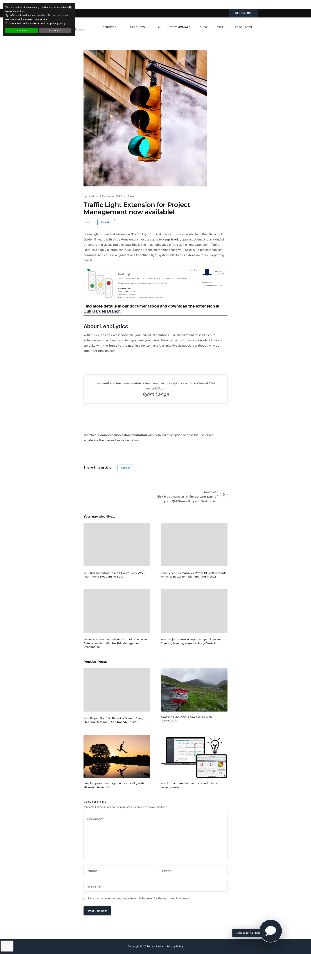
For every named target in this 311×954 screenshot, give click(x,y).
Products (137, 27)
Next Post (187, 496)
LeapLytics (156, 946)
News (87, 222)
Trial (221, 27)
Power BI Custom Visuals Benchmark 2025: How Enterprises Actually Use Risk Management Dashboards (115, 643)
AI (159, 27)
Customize (55, 30)
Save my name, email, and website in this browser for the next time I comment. (138, 898)
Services (109, 27)
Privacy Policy (175, 946)
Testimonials (180, 27)
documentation (144, 306)
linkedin (106, 222)
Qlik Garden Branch (102, 311)
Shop (204, 27)
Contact (245, 13)
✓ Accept (22, 30)
